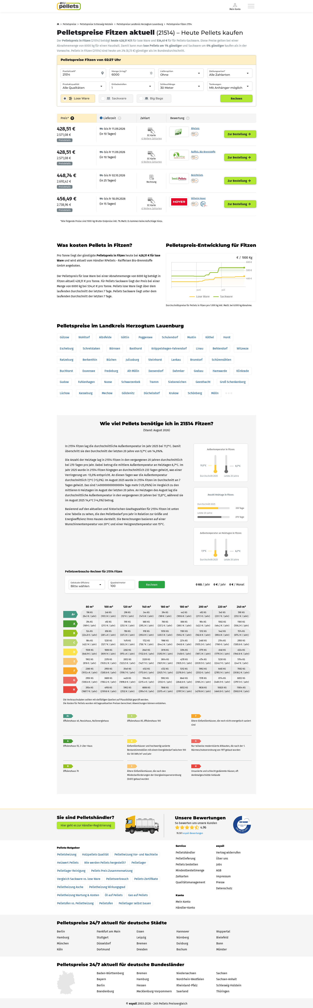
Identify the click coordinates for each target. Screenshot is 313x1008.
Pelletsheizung (66, 854)
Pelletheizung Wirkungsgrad (107, 887)
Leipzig (141, 937)
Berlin (61, 931)
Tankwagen (215, 84)
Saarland (182, 991)
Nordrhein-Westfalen (190, 979)
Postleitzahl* (69, 71)
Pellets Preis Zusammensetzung (111, 870)
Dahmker (178, 371)
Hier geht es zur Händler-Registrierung (86, 825)
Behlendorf (220, 348)
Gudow (64, 382)
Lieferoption (166, 71)
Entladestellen (119, 84)
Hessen (141, 985)
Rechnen (236, 98)
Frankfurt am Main (108, 931)
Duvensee (88, 371)
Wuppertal (223, 931)
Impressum (223, 876)
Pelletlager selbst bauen (135, 903)
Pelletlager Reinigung (71, 870)
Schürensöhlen (221, 359)
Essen (140, 931)
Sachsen (221, 973)
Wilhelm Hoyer (198, 198)
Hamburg (63, 937)
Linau (199, 348)
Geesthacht (203, 382)
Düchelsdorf (152, 393)
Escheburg (66, 348)
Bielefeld (222, 937)
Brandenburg (105, 991)
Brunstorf (196, 359)
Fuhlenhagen (86, 382)
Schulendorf (170, 337)
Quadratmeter (118, 582)
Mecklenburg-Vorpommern (154, 991)
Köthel (209, 337)
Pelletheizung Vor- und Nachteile (136, 854)
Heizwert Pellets (67, 862)
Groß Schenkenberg (232, 382)
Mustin (191, 337)
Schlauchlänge (167, 84)
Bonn (219, 943)
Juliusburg (132, 359)
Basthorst (136, 348)
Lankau (176, 359)
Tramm (154, 382)
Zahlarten (182, 876)
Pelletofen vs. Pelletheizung (75, 903)
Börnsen (114, 348)
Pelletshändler (185, 852)
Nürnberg (182, 937)
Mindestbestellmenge (190, 870)
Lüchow (65, 393)
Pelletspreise (69, 24)
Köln (60, 949)
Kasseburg (85, 393)
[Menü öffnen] (251, 6)
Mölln (214, 393)
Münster (221, 949)
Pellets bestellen (187, 864)
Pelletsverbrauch (117, 879)
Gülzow (64, 337)
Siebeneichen (177, 382)
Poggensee (146, 337)
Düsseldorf (104, 943)
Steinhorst (155, 359)
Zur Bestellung (237, 134)
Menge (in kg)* (119, 71)
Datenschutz (224, 888)
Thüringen (222, 991)
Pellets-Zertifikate (146, 879)
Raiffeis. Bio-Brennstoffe (203, 152)
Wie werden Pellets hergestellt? (105, 862)
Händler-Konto (185, 907)
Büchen (111, 359)
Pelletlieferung (185, 858)
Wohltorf (84, 337)
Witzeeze (243, 348)
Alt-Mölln (133, 371)
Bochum (181, 949)
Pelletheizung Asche (70, 887)
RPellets (195, 128)
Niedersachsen (186, 973)
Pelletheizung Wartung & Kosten (78, 895)
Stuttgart (102, 937)
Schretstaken (91, 348)
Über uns (222, 858)
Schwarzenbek (130, 382)
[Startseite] (69, 6)
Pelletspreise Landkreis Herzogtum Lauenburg (140, 24)
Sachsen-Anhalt (226, 979)
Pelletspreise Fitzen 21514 (179, 24)
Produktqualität (71, 84)
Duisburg (182, 943)
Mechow (107, 393)
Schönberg (195, 393)
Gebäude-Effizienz (80, 582)
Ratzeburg (66, 359)
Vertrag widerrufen (228, 852)
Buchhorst (66, 371)
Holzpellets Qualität (95, 854)
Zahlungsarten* (217, 71)
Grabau (198, 371)
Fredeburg (111, 371)
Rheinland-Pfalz (186, 985)
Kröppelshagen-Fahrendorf (169, 348)
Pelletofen (106, 903)
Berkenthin (90, 359)
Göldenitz (128, 393)
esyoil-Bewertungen (193, 833)
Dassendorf (156, 371)
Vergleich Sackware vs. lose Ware (78, 879)
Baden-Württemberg (110, 973)
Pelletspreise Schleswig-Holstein (96, 24)
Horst (226, 337)
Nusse (108, 382)
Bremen (142, 943)
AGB (218, 870)
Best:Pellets (197, 175)
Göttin (125, 337)
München (63, 943)
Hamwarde (220, 371)
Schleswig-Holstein (228, 985)
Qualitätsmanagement (190, 882)
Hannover (182, 931)
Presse (220, 882)
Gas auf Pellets (138, 895)
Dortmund (103, 949)
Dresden (142, 949)
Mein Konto (183, 901)
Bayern (101, 979)
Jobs (219, 864)
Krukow (173, 393)
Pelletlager (139, 862)
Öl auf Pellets (113, 895)
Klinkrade (242, 371)
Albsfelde (105, 337)
